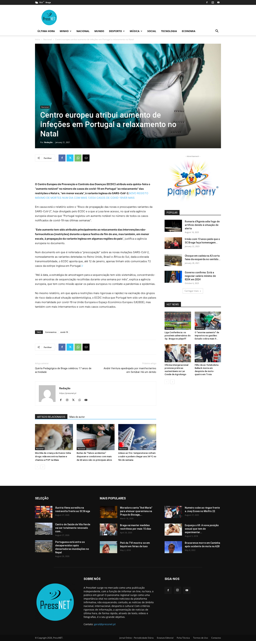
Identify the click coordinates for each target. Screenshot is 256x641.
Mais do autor (77, 417)
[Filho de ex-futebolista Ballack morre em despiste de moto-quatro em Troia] (208, 353)
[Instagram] (212, 2)
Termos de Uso (200, 637)
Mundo (99, 31)
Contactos (216, 637)
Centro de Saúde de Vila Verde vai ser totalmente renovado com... (72, 528)
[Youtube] (218, 2)
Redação (48, 142)
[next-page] (43, 467)
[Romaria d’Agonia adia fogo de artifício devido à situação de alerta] (173, 226)
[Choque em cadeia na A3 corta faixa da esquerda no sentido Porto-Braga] (173, 260)
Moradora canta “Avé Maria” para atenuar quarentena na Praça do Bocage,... (136, 511)
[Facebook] (207, 2)
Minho (64, 31)
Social (151, 31)
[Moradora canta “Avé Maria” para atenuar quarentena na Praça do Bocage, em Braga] (108, 512)
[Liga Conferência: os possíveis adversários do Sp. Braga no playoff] (178, 321)
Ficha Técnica (183, 637)
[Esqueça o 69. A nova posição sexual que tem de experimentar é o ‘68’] (173, 530)
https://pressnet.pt (67, 393)
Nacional (83, 31)
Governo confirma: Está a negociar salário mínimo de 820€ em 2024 (200, 276)
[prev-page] (37, 467)
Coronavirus (50, 332)
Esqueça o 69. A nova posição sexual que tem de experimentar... (202, 529)
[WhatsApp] (78, 158)
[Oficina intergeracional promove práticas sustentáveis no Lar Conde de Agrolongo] (178, 353)
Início (37, 39)
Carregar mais (192, 290)
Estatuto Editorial (165, 637)
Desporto (115, 31)
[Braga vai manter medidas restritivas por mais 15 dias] (108, 530)
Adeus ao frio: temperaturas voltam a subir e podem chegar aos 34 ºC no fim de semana (137, 456)
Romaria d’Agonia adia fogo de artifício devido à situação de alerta (202, 225)
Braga (168, 360)
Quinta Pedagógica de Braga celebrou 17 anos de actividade (63, 370)
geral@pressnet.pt (105, 624)
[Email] (86, 158)
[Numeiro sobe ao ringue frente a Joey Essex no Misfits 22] (173, 512)
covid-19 (64, 332)
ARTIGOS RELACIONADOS (51, 417)
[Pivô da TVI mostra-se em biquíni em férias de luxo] (108, 547)
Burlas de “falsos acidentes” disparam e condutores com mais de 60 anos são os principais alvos (94, 456)
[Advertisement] (95, 173)
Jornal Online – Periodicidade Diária (136, 637)
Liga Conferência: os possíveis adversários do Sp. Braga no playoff (178, 335)
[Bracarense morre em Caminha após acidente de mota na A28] (173, 547)
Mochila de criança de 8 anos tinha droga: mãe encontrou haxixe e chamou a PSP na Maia (53, 456)
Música (134, 31)
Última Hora (46, 31)
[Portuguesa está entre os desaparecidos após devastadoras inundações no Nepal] (43, 546)
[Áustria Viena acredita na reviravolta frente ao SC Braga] (43, 512)
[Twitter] (70, 158)
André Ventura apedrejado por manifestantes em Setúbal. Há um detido (130, 370)
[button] (217, 31)
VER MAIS (128, 197)
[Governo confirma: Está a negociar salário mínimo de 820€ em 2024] (173, 277)
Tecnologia (169, 31)
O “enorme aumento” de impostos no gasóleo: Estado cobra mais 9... (207, 335)
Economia (188, 31)
